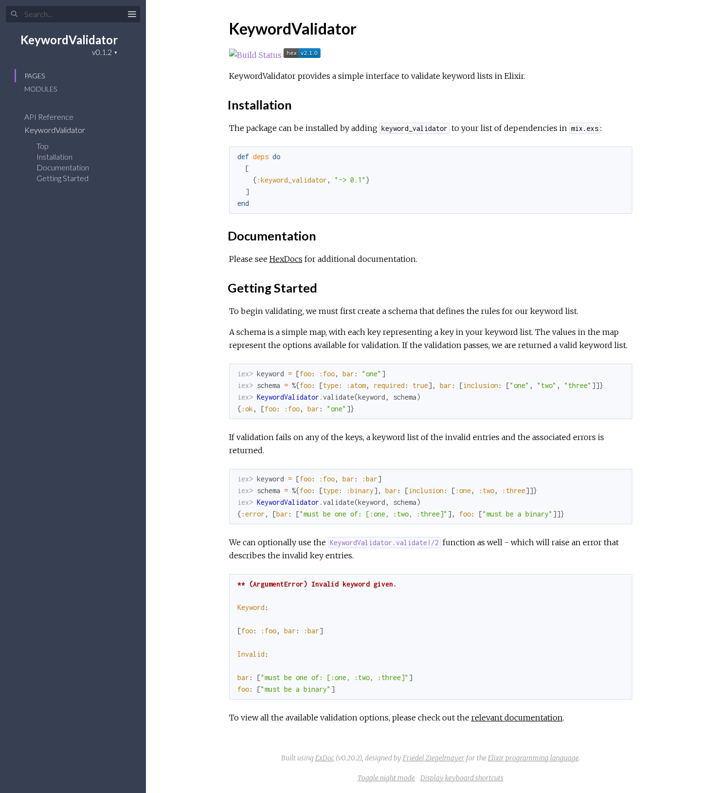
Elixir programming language (533, 758)
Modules (40, 89)
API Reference (49, 116)
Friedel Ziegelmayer (434, 758)
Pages (34, 76)
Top (42, 145)
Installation (54, 156)
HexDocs (286, 259)
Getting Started (62, 178)
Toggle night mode (386, 778)
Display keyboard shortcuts (461, 778)
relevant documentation (517, 717)
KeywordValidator (69, 40)
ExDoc (324, 758)
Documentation (62, 167)
